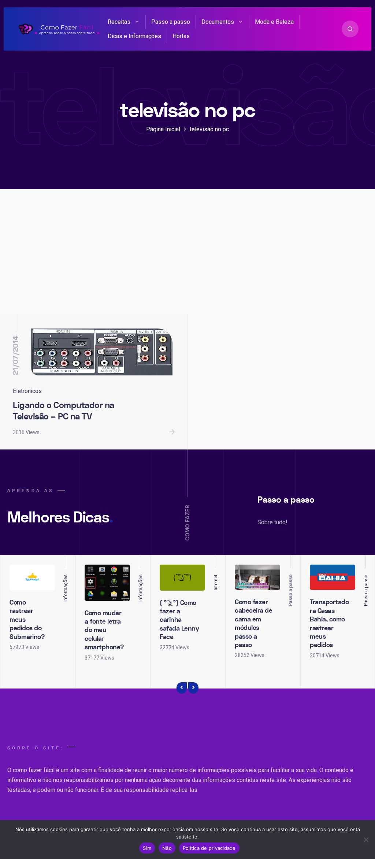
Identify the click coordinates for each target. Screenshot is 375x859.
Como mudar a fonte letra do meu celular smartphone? (104, 630)
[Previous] (182, 688)
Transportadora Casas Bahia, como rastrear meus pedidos (329, 624)
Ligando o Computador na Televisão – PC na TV (63, 411)
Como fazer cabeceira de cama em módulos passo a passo (253, 624)
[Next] (193, 688)
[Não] (366, 839)
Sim (147, 848)
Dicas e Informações (134, 36)
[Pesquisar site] (350, 29)
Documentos (217, 21)
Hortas (181, 36)
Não (167, 848)
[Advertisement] (187, 259)
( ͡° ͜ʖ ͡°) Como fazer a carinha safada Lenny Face (179, 620)
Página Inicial (163, 129)
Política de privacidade (209, 848)
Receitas (119, 21)
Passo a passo (170, 21)
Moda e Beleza (274, 21)
